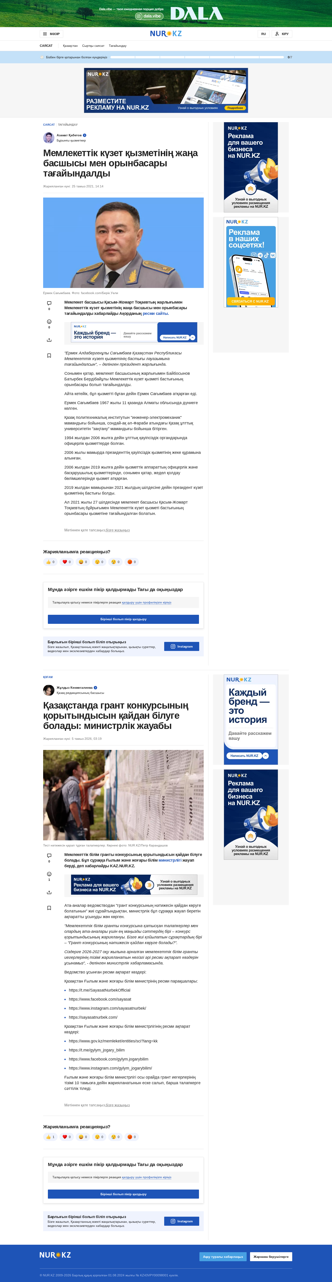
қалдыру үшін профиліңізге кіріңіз (146, 602)
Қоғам (48, 677)
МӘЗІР (55, 34)
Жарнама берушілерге (271, 1256)
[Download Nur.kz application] (166, 13)
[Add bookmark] (49, 355)
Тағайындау (117, 45)
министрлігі (170, 860)
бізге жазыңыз (118, 530)
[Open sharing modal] (49, 340)
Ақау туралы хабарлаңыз (223, 1256)
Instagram (185, 646)
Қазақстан (70, 45)
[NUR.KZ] (166, 34)
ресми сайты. (156, 313)
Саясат (46, 45)
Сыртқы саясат (93, 45)
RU (263, 34)
